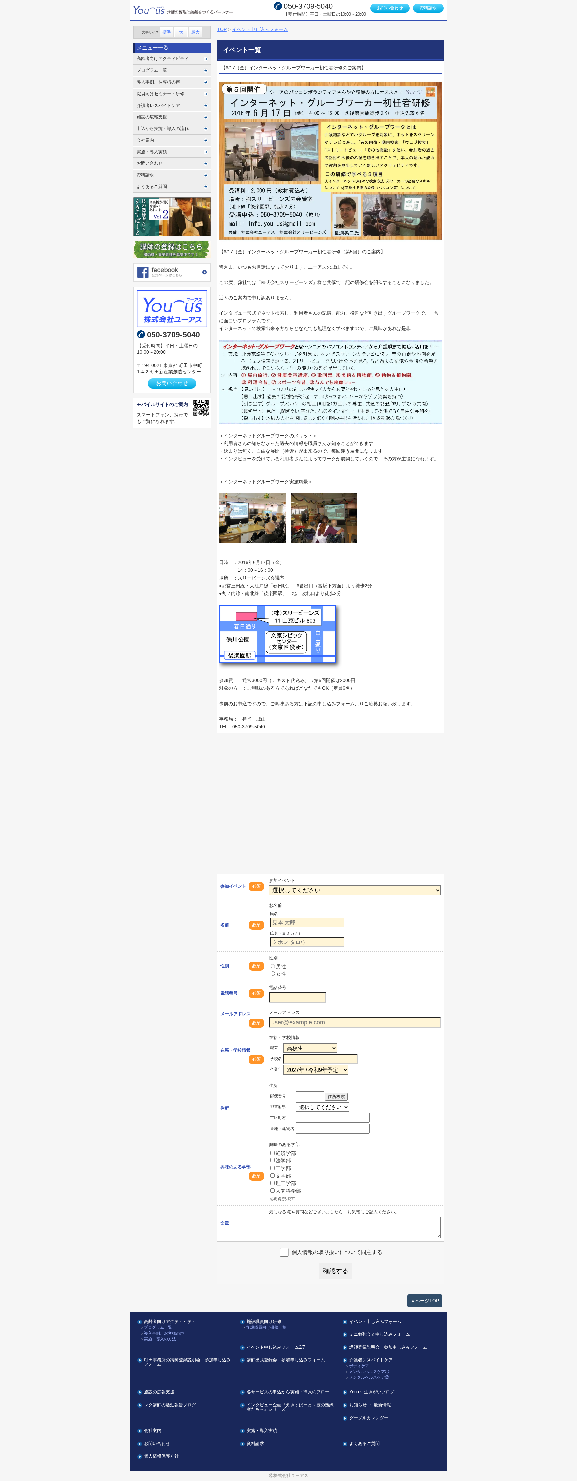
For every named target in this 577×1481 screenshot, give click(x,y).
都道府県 (278, 1107)
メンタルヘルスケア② (369, 1377)
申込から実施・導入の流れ (163, 128)
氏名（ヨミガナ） (286, 933)
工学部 (283, 1168)
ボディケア (359, 1366)
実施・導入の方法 (160, 1339)
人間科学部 (288, 1191)
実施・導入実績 (152, 151)
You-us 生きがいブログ (371, 1392)
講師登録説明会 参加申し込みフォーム (388, 1347)
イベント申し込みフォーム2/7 (276, 1347)
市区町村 (278, 1118)
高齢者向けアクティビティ (163, 58)
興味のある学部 (235, 1166)
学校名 (276, 1059)
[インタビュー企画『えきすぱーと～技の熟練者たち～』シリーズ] (172, 216)
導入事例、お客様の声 (158, 82)
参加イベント (233, 886)
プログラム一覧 (152, 70)
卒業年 (276, 1069)
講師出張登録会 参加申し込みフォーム (286, 1360)
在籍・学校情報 (235, 1050)
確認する (335, 1270)
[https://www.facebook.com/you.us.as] (172, 272)
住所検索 (336, 1096)
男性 (281, 966)
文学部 (283, 1176)
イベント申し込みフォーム (375, 1322)
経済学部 (286, 1153)
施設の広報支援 (152, 116)
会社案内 (145, 140)
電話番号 (229, 993)
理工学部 (286, 1183)
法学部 (283, 1160)
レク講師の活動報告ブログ (170, 1405)
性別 (224, 965)
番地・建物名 (282, 1129)
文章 (224, 1223)
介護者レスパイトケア (158, 105)
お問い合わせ (390, 7)
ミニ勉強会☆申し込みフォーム (379, 1334)
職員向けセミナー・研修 (160, 93)
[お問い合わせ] (172, 308)
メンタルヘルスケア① (369, 1372)
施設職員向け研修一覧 (266, 1327)
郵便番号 (278, 1096)
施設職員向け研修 (264, 1322)
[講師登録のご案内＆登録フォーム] (172, 249)
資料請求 (428, 7)
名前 (224, 924)
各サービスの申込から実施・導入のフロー (288, 1392)
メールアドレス (235, 1013)
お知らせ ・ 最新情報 (370, 1405)
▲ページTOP (425, 1300)
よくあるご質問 (152, 186)
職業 (274, 1048)
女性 (281, 974)
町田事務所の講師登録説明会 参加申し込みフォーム (187, 1362)
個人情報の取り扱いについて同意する (337, 1252)
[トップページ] (190, 10)
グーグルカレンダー (368, 1418)
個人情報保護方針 (161, 1456)
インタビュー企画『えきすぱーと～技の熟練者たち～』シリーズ (290, 1407)
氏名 (274, 914)
